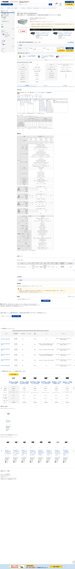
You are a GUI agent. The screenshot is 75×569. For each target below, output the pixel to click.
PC (19, 8)
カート (56, 5)
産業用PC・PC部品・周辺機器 (12, 8)
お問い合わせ (60, 5)
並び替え (65, 263)
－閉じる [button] (45, 59)
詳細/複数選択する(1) (5, 21)
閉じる (64, 566)
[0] (56, 4)
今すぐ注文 (62, 50)
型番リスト (46, 85)
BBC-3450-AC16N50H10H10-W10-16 (5, 344)
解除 (13, 28)
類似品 (21, 45)
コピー (37, 42)
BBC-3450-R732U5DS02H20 (5, 365)
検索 (50, 4)
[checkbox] (8, 19)
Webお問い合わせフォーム (5, 476)
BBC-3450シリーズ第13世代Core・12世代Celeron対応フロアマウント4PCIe (33, 8)
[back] (1, 388)
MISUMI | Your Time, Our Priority (6, 1)
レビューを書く (16, 316)
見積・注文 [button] (70, 4)
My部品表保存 (71, 42)
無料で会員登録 (56, 566)
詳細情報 (65, 85)
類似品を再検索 (46, 300)
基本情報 (20, 280)
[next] (73, 388)
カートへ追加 (70, 50)
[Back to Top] (74, 562)
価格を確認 (70, 48)
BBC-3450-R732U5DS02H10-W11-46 (5, 360)
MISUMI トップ (3, 8)
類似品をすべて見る (71, 296)
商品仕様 (27, 85)
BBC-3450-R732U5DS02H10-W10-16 (5, 355)
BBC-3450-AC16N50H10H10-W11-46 (5, 350)
